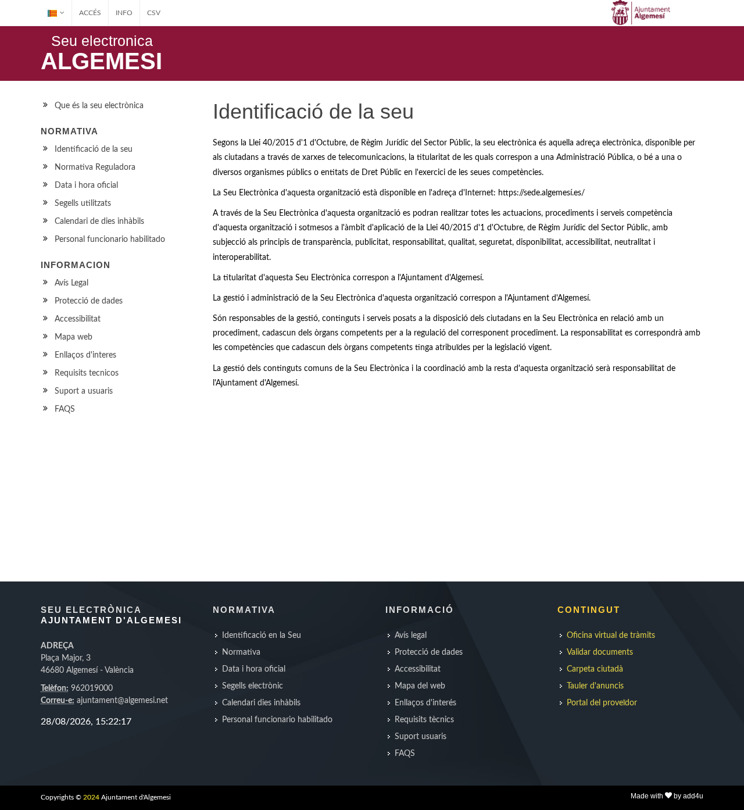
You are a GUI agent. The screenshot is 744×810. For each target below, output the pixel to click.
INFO (124, 12)
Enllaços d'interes (85, 355)
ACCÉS (90, 12)
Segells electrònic (252, 686)
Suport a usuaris (84, 391)
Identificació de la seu (94, 149)
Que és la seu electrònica (99, 106)
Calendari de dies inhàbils (99, 221)
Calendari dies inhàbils (261, 703)
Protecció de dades (89, 301)
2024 (91, 797)
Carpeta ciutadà (595, 669)
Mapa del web (420, 686)
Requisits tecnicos (87, 373)
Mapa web (73, 337)
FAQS (65, 409)
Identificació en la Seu (261, 635)
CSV (153, 12)
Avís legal (411, 635)
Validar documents (600, 652)
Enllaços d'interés (425, 703)
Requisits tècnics (424, 720)
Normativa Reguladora (95, 167)
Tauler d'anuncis (595, 686)
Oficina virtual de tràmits (611, 635)
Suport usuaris (420, 737)
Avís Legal (71, 283)
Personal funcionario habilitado (110, 239)
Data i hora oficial (86, 185)
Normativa (241, 652)
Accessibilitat (78, 319)
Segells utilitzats (83, 203)
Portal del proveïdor (602, 703)
